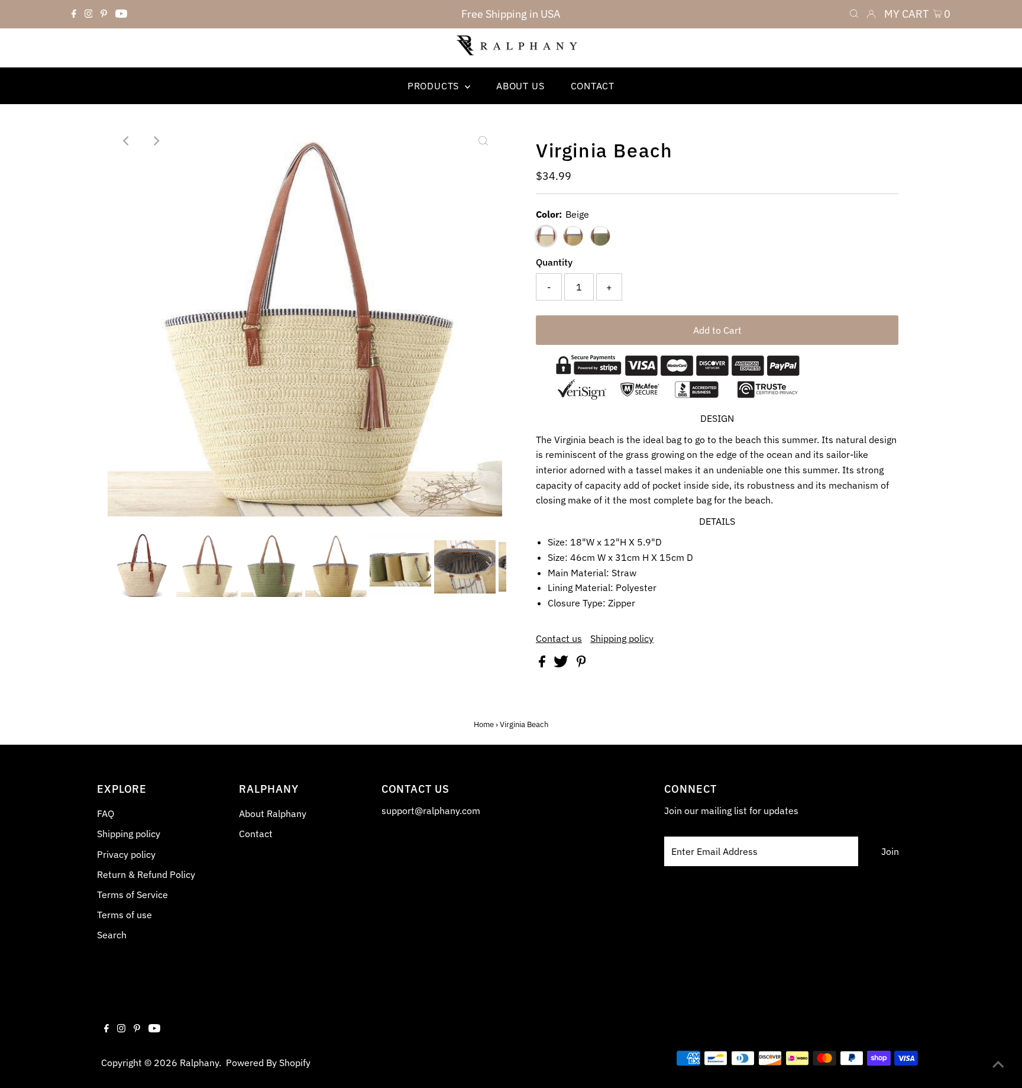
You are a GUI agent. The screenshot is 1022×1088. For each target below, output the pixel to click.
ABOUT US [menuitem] (520, 86)
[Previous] (127, 141)
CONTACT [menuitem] (593, 86)
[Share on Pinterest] (581, 664)
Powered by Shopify (268, 1062)
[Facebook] (74, 14)
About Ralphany (272, 813)
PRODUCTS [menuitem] (434, 86)
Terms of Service (132, 894)
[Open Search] (854, 14)
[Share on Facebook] (543, 664)
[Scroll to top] (998, 1064)
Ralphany (199, 1062)
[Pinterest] (104, 14)
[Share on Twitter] (562, 664)
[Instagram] (89, 14)
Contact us (559, 638)
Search (112, 935)
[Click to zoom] (483, 141)
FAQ (105, 813)
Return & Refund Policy (146, 874)
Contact (256, 834)
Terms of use (124, 915)
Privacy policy (126, 854)
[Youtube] (121, 14)
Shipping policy (622, 638)
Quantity (554, 262)
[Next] (156, 141)
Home (484, 724)
